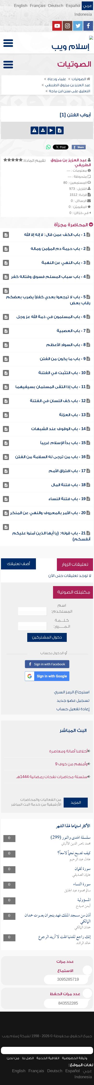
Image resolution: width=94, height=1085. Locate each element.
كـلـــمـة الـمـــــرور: (62, 623)
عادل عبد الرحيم (80, 859)
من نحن (13, 1058)
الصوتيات (75, 64)
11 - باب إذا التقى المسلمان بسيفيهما (50, 387)
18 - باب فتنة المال (68, 485)
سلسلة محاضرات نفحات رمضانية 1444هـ (51, 777)
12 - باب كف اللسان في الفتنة (58, 401)
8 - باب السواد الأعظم (66, 345)
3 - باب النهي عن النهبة (63, 263)
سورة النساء (82, 884)
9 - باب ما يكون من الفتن (63, 359)
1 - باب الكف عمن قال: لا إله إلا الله (55, 235)
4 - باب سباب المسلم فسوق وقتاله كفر (48, 277)
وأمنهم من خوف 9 (71, 764)
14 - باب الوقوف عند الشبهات (58, 429)
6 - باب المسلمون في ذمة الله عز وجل (51, 317)
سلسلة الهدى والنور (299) (71, 838)
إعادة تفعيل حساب (72, 709)
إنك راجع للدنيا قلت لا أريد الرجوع (64, 937)
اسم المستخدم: (61, 608)
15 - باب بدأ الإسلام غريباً (63, 443)
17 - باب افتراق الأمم (67, 471)
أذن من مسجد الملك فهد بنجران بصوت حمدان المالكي (58, 918)
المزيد (76, 802)
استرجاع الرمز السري (71, 692)
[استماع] (51, 130)
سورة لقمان (83, 869)
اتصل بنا (28, 1058)
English (20, 6)
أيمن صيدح (83, 906)
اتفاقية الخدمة (47, 1058)
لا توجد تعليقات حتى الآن (69, 576)
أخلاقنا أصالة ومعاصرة (68, 751)
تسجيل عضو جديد (73, 700)
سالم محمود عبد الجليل (77, 890)
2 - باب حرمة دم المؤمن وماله (58, 249)
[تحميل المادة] (43, 130)
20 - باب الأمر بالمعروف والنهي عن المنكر (48, 513)
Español (73, 6)
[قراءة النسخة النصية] (60, 130)
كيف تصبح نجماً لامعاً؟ (74, 853)
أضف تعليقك (18, 564)
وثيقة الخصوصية (74, 1058)
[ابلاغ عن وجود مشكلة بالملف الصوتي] (34, 130)
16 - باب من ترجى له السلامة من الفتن (50, 457)
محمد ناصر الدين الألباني (76, 844)
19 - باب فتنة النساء (67, 499)
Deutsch (55, 6)
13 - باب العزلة (72, 415)
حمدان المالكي (82, 927)
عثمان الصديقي (81, 875)
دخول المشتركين (47, 637)
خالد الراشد (83, 943)
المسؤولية (84, 900)
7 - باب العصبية (71, 331)
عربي (87, 6)
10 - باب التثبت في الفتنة (62, 373)
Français (38, 6)
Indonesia (83, 14)
